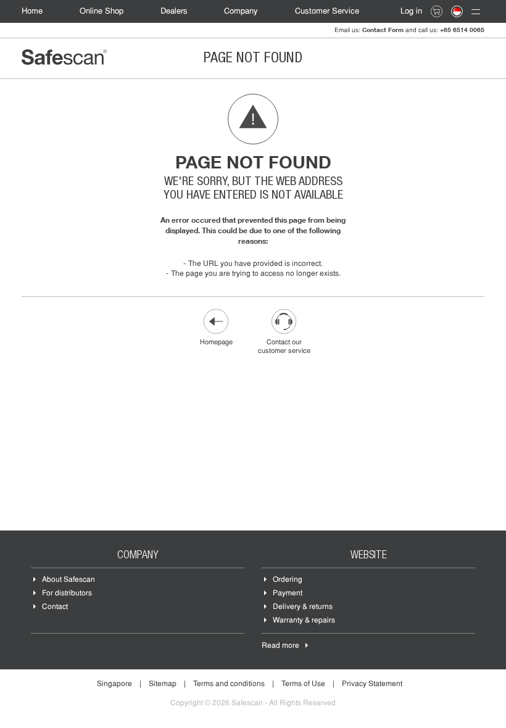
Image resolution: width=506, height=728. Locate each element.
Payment (287, 593)
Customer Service (327, 11)
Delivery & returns (303, 607)
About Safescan (68, 580)
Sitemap (162, 684)
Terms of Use (303, 684)
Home (32, 11)
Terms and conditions (229, 684)
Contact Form (383, 29)
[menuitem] (38, 11)
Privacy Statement (372, 684)
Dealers (174, 11)
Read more (280, 646)
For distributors (67, 593)
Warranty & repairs (304, 620)
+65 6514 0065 (462, 29)
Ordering (287, 580)
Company (241, 11)
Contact (55, 607)
